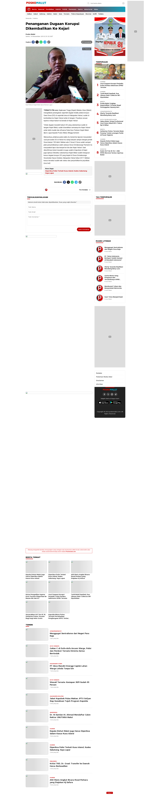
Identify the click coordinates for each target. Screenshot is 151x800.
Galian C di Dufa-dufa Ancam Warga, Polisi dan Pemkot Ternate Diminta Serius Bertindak (70, 651)
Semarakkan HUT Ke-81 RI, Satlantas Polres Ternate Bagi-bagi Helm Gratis (36, 616)
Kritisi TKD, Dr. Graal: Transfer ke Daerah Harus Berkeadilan (70, 764)
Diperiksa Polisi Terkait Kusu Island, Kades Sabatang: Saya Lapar (66, 172)
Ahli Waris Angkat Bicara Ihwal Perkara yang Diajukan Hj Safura (80, 576)
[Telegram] (44, 42)
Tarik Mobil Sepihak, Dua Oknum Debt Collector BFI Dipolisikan (81, 596)
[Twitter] (37, 42)
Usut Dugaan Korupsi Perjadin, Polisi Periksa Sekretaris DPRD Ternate (57, 596)
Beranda (28, 18)
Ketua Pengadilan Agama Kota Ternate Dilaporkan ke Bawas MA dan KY (36, 596)
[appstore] (103, 402)
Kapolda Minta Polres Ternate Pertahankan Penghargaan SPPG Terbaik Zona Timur (58, 617)
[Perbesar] (59, 102)
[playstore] (116, 402)
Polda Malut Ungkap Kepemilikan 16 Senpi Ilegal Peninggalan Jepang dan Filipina (110, 106)
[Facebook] (33, 42)
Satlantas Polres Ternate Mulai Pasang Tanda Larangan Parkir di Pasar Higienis (112, 133)
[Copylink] (48, 42)
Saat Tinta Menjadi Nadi (113, 297)
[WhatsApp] (41, 42)
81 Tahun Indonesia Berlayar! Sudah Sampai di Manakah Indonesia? (113, 258)
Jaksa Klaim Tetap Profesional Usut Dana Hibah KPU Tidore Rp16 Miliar (111, 123)
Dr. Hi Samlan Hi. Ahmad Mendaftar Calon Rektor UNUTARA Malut (70, 716)
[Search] (123, 3)
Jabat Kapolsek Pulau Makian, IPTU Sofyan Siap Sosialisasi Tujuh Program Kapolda (70, 699)
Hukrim (35, 18)
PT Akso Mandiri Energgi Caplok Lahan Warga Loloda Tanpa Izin (68, 667)
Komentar (87, 42)
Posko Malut (30, 34)
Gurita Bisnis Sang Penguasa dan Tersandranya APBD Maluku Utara (112, 278)
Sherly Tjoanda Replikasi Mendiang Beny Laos (109, 114)
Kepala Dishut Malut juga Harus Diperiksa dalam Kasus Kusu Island (35, 576)
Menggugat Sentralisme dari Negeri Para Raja (69, 634)
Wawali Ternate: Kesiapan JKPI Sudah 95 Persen (69, 683)
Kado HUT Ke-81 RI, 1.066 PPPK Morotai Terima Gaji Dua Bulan (111, 153)
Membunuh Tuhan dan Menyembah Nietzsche (113, 287)
